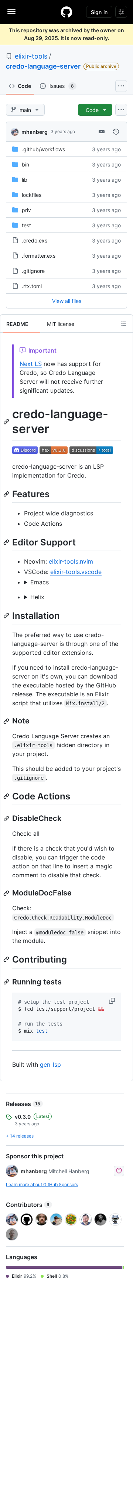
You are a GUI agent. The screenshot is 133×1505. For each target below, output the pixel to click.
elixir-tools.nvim (71, 561)
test (26, 225)
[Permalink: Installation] (7, 615)
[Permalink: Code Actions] (7, 796)
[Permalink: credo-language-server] (7, 421)
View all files (66, 301)
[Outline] (123, 324)
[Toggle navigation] (11, 11)
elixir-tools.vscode (76, 571)
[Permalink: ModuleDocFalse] (7, 893)
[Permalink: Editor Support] (7, 542)
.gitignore (33, 271)
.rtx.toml (32, 286)
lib (24, 179)
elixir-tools (31, 56)
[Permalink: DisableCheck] (7, 818)
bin (25, 164)
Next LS (31, 363)
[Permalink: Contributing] (7, 959)
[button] (113, 1001)
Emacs (39, 582)
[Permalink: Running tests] (7, 982)
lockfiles (31, 195)
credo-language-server (43, 66)
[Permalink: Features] (7, 494)
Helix (37, 597)
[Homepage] (66, 12)
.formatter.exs (38, 256)
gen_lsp (50, 1064)
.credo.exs (34, 240)
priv (26, 210)
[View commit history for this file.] (116, 131)
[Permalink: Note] (7, 721)
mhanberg (34, 132)
